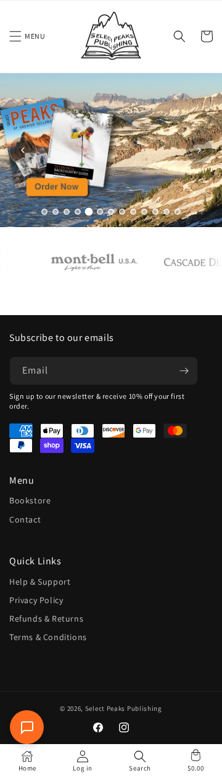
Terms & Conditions (48, 637)
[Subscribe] (183, 370)
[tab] (44, 212)
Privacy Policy (36, 600)
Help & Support (39, 581)
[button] (15, 36)
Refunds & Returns (46, 618)
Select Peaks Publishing (123, 708)
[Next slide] (199, 150)
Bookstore (30, 500)
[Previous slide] (22, 150)
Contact (25, 519)
